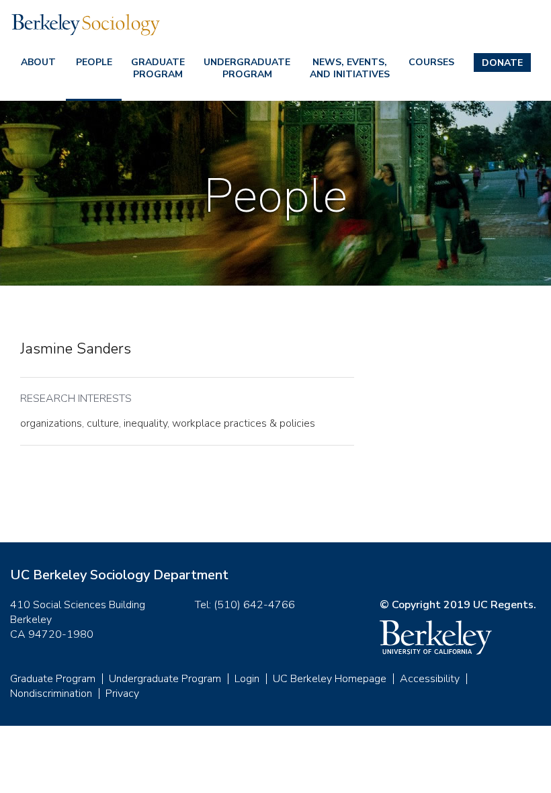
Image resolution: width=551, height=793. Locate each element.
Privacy (122, 693)
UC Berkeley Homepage (329, 678)
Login (247, 678)
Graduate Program (158, 68)
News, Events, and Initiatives (350, 68)
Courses (431, 62)
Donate (502, 62)
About (38, 62)
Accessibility (430, 678)
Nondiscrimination (51, 693)
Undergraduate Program (247, 68)
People (94, 62)
